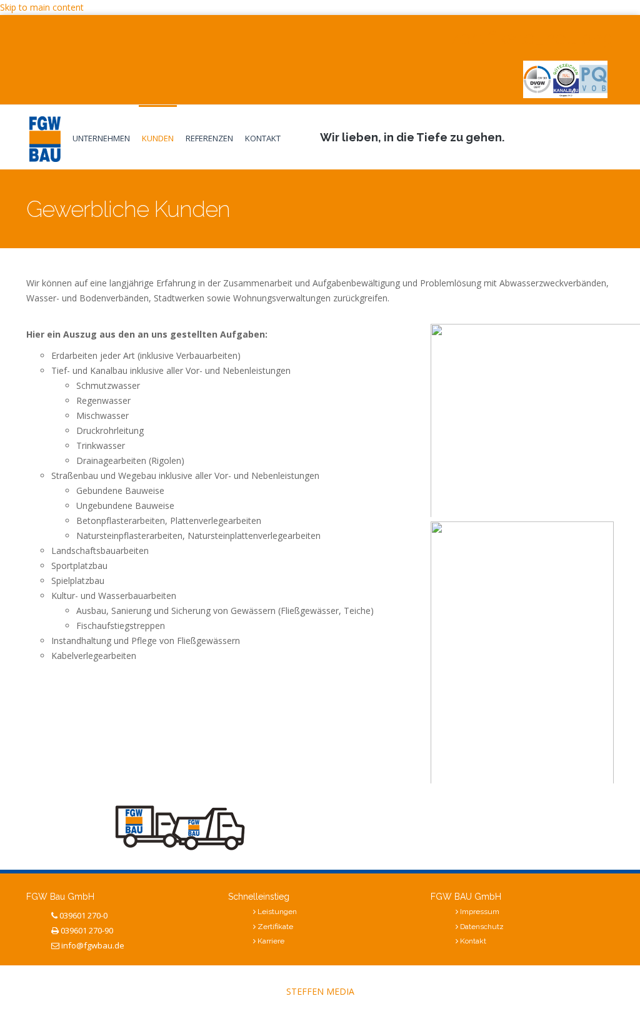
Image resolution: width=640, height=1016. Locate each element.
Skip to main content (42, 7)
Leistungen (277, 911)
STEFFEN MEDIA (320, 991)
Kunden (158, 138)
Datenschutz (482, 926)
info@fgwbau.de (92, 945)
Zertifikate (275, 926)
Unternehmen (101, 138)
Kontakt (263, 138)
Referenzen (209, 138)
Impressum (479, 911)
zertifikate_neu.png (532, 38)
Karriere (271, 941)
